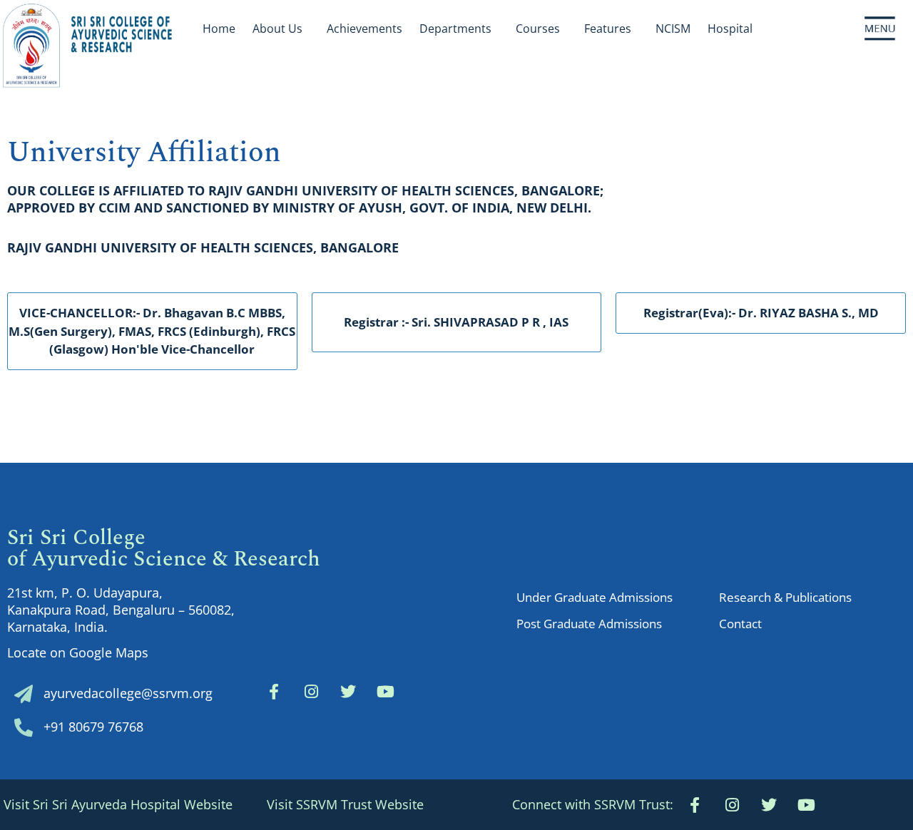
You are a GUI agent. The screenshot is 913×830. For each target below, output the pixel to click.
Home (219, 28)
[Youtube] (806, 805)
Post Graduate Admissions (589, 623)
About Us (277, 28)
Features (607, 28)
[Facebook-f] (274, 692)
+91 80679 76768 (93, 726)
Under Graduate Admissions (594, 597)
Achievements (364, 28)
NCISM (673, 28)
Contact (740, 623)
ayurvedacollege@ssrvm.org (128, 693)
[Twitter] (348, 692)
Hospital (730, 28)
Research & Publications (785, 597)
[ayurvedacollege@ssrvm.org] (23, 694)
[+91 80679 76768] (23, 727)
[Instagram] (311, 692)
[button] (592, 805)
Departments (455, 28)
